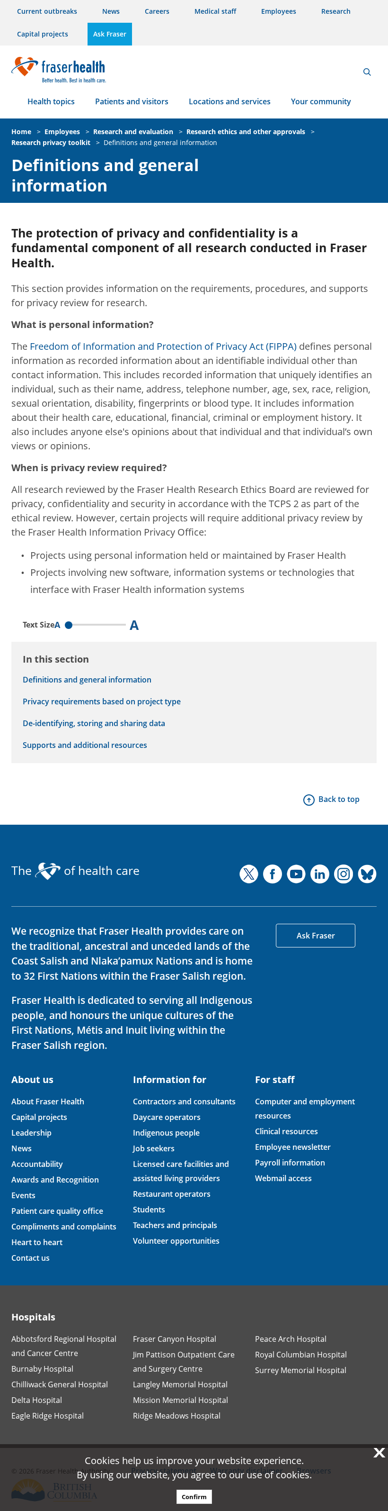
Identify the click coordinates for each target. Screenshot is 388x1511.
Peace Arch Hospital (290, 1339)
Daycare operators (167, 1117)
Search (367, 72)
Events (23, 1195)
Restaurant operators (172, 1194)
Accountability (37, 1164)
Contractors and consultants (184, 1101)
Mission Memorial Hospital (180, 1400)
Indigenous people (166, 1133)
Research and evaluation (133, 131)
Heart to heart (36, 1242)
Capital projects (42, 33)
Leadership (31, 1133)
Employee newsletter (293, 1147)
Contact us (30, 1258)
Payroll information (290, 1162)
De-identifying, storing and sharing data (94, 723)
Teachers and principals (175, 1225)
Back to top (339, 799)
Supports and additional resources (85, 745)
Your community (321, 101)
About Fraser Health (47, 1101)
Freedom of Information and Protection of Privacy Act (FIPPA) (163, 346)
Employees (278, 11)
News (111, 11)
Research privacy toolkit (50, 142)
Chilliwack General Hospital (59, 1384)
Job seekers (154, 1148)
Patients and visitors (131, 101)
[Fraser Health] (58, 68)
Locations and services (230, 101)
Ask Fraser (109, 33)
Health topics (51, 101)
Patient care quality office (57, 1211)
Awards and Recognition (55, 1179)
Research (336, 11)
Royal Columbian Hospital (301, 1354)
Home (21, 131)
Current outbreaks (47, 11)
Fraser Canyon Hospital (174, 1339)
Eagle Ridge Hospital (47, 1416)
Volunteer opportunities (176, 1241)
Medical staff (215, 11)
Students (149, 1209)
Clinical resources (286, 1131)
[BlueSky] (367, 874)
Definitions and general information (160, 142)
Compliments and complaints (63, 1226)
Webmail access (283, 1178)
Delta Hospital (36, 1400)
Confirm (194, 1497)
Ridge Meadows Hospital (176, 1416)
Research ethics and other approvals (245, 131)
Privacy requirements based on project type (102, 701)
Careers (157, 11)
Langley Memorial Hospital (180, 1384)
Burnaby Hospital (42, 1369)
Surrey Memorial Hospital (300, 1370)
